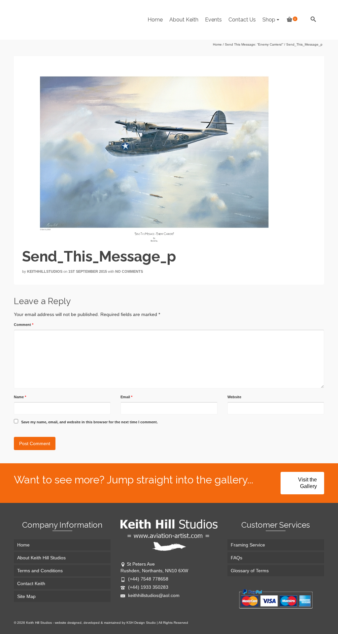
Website (234, 397)
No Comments (129, 271)
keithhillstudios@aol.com (153, 595)
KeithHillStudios (44, 271)
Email (126, 397)
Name (20, 397)
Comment (23, 325)
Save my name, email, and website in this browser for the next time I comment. (89, 422)
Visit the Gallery (307, 483)
